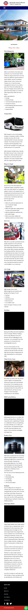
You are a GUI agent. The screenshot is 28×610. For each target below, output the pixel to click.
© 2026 (6, 608)
